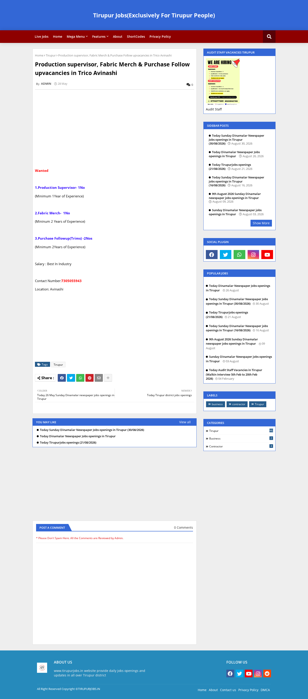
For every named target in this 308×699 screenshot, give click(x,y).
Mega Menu (76, 36)
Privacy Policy (160, 36)
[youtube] (267, 254)
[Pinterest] (89, 378)
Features (99, 36)
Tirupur (51, 55)
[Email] (99, 378)
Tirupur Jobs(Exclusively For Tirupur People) (154, 15)
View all (185, 422)
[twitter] (226, 254)
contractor (238, 404)
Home (57, 36)
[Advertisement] (117, 124)
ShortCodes (136, 36)
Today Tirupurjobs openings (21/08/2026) (68, 442)
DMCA (265, 690)
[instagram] (253, 254)
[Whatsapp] (80, 378)
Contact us (228, 690)
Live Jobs (41, 36)
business (217, 404)
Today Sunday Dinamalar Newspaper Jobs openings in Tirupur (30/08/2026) (92, 430)
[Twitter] (71, 378)
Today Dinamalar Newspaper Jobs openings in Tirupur (78, 436)
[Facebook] (62, 378)
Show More (261, 223)
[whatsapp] (239, 254)
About (117, 36)
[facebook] (212, 254)
